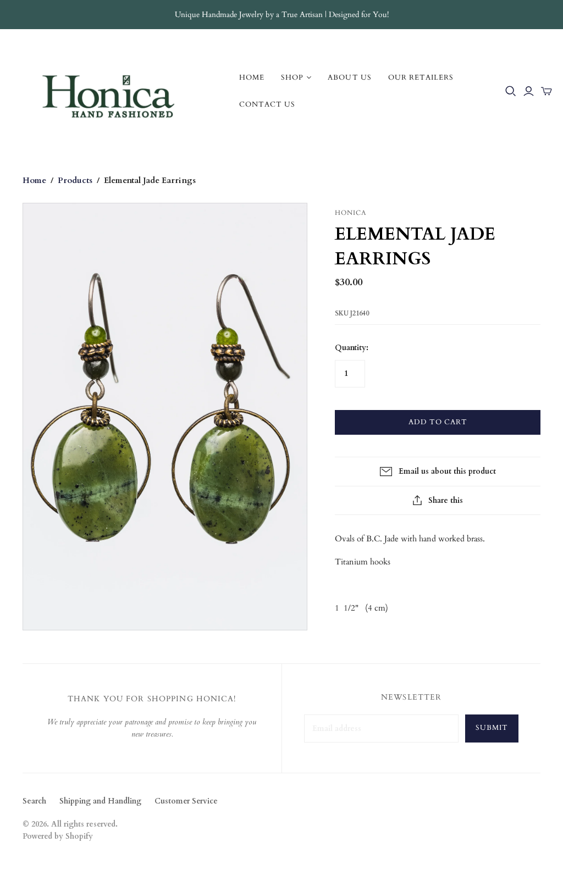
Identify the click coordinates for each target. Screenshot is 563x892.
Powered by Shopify (58, 836)
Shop (292, 77)
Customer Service (186, 801)
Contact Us (267, 104)
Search (34, 801)
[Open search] (510, 91)
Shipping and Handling (100, 801)
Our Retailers (421, 77)
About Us (349, 77)
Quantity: (351, 347)
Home (251, 77)
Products (75, 180)
